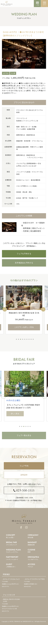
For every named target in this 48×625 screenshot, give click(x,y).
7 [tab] (29, 339)
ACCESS (31, 565)
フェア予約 (24, 466)
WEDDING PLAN (13, 550)
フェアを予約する (24, 254)
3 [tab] (20, 339)
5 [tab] (25, 339)
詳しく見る (15, 414)
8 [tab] (31, 339)
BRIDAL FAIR (11, 543)
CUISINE (31, 550)
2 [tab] (18, 339)
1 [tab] (16, 339)
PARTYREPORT (12, 558)
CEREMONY (33, 536)
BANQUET (32, 543)
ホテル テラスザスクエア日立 (35, 579)
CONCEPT (10, 536)
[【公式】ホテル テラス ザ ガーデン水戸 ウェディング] (6, 4)
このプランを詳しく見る (24, 327)
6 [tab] (27, 339)
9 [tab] (33, 339)
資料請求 (23, 475)
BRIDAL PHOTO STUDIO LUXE (11, 600)
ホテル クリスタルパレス (11, 579)
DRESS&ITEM (33, 558)
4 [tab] (23, 339)
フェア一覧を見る (24, 435)
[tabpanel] (24, 309)
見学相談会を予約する (24, 263)
